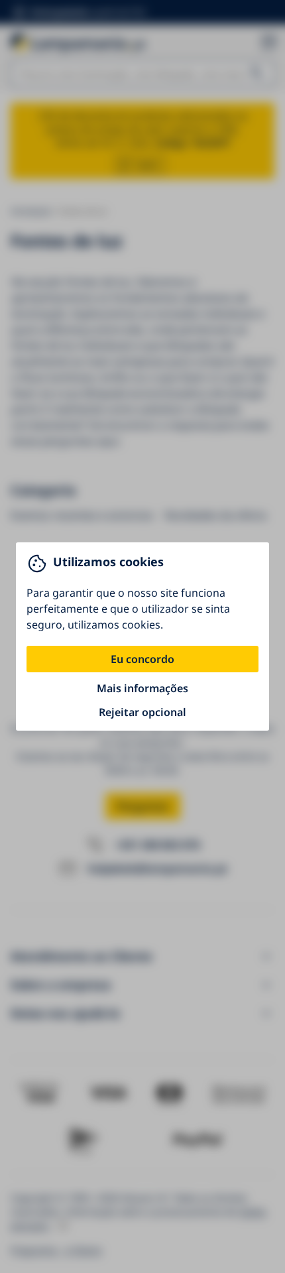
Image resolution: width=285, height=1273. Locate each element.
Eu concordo (142, 659)
